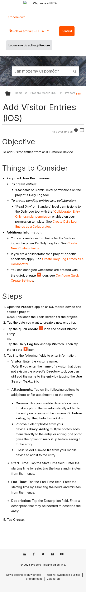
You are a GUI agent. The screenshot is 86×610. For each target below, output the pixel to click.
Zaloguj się (53, 578)
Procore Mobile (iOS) (44, 92)
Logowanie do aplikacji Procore (29, 45)
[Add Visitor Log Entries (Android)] (76, 131)
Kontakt (67, 31)
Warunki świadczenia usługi (63, 574)
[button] (75, 71)
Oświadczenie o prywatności (23, 574)
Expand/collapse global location (78, 92)
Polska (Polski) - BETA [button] (28, 31)
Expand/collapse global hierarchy (10, 94)
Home (19, 92)
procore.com (16, 17)
